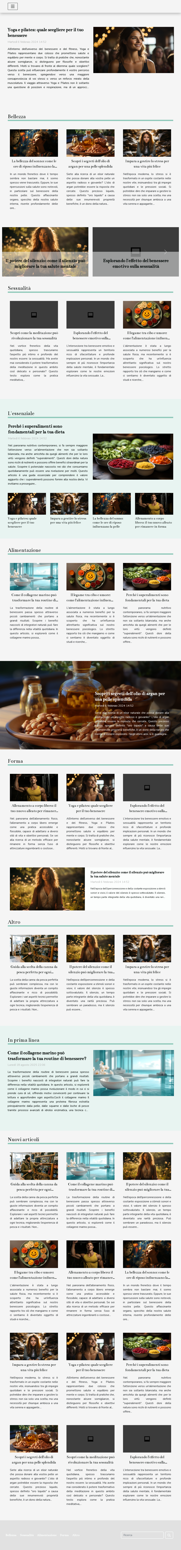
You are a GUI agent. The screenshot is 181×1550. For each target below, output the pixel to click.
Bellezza (11, 1535)
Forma (64, 1535)
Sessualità (27, 1535)
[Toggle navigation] (13, 6)
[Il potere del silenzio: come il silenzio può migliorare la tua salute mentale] (90, 948)
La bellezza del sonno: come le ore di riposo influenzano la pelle (34, 166)
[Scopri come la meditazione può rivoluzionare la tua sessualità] (34, 315)
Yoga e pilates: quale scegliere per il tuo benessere (22, 522)
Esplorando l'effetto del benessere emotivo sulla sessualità (90, 338)
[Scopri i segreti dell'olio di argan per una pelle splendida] (90, 143)
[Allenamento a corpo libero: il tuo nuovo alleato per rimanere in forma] (154, 504)
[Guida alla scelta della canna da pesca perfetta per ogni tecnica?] (47, 888)
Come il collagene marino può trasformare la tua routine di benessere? (33, 600)
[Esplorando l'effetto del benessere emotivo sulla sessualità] (90, 315)
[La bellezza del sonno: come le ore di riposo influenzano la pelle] (34, 143)
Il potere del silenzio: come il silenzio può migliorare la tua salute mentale (90, 972)
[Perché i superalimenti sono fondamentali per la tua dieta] (133, 457)
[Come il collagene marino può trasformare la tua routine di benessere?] (34, 576)
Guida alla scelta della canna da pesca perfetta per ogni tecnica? (34, 972)
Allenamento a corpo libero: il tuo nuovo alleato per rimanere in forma (153, 522)
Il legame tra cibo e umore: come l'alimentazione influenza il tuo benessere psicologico (147, 338)
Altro (76, 1535)
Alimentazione (47, 1535)
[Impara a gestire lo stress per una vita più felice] (147, 143)
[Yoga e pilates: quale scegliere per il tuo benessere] (133, 50)
